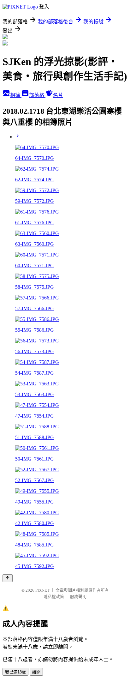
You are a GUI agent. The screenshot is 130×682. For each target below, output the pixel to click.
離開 (36, 672)
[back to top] (8, 578)
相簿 (15, 95)
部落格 (37, 95)
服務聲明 (78, 596)
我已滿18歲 (15, 672)
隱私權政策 (54, 596)
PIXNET (42, 590)
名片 (58, 95)
